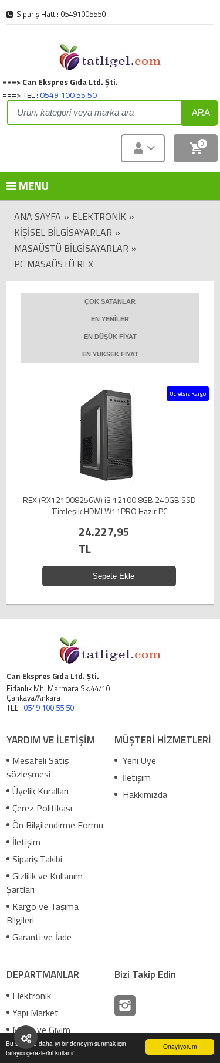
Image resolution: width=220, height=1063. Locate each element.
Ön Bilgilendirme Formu (57, 825)
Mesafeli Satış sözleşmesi (37, 767)
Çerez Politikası (42, 808)
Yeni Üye (138, 760)
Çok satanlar (110, 301)
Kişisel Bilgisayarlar (63, 232)
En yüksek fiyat (110, 354)
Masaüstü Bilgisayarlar (71, 248)
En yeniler (110, 318)
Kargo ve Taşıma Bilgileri (42, 913)
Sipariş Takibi (37, 859)
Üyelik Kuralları (40, 791)
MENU (24, 185)
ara (201, 112)
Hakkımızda (143, 794)
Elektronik (99, 216)
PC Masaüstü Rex (53, 264)
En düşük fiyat (110, 336)
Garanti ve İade (42, 937)
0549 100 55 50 (68, 95)
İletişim (26, 842)
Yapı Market (35, 1013)
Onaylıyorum (180, 1046)
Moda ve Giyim (41, 1030)
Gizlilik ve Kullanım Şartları (44, 882)
